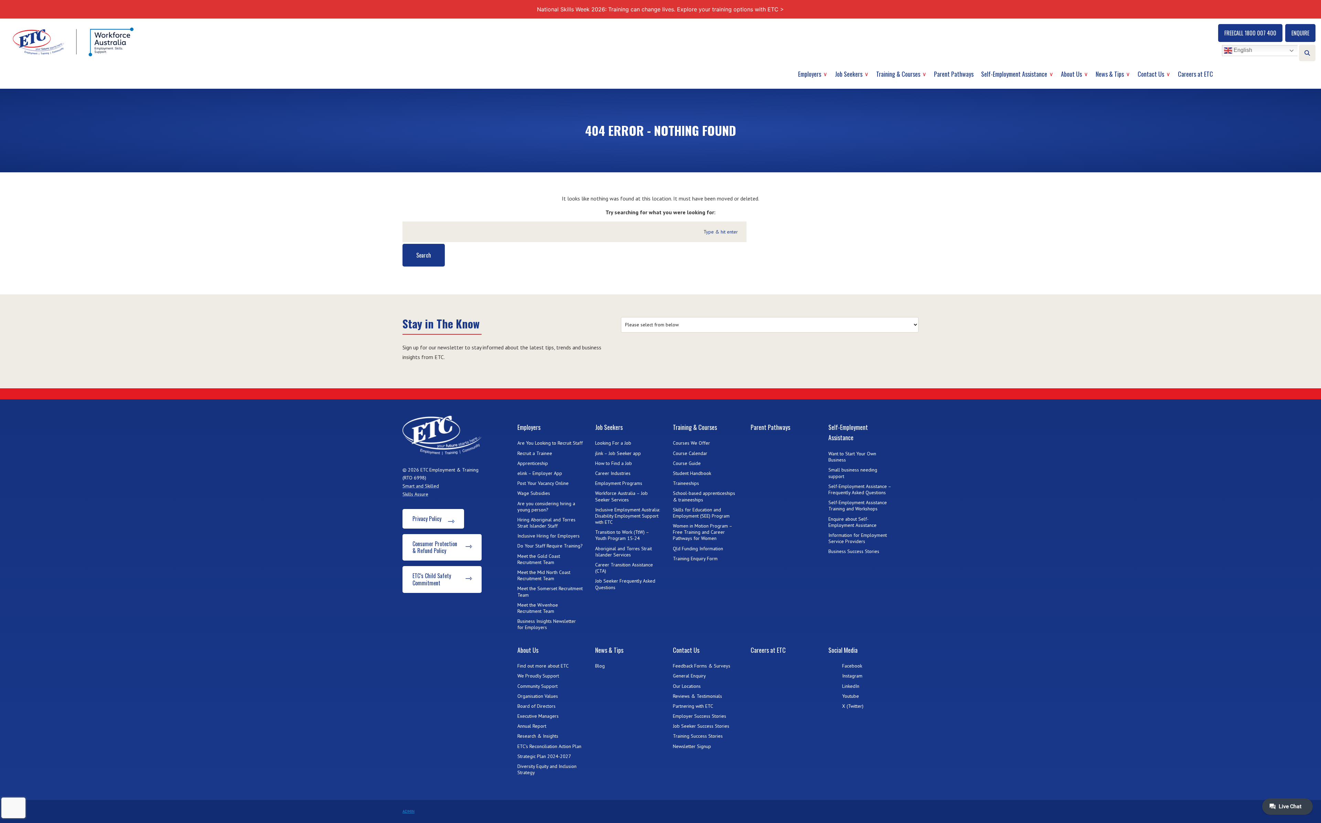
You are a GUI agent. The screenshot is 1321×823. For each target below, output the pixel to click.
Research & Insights (537, 736)
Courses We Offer (691, 443)
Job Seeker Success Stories (701, 726)
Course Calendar (690, 453)
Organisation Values (537, 696)
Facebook (852, 666)
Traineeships (686, 483)
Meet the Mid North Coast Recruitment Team (543, 575)
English (1242, 50)
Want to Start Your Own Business (852, 457)
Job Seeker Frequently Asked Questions (625, 584)
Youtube (850, 696)
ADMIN (408, 811)
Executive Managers (538, 716)
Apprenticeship (532, 463)
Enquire (1300, 33)
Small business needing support (852, 473)
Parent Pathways (954, 73)
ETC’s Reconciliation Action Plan (549, 746)
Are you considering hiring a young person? (546, 506)
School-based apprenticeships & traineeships (704, 496)
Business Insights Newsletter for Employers (546, 624)
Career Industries (613, 473)
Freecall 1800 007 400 (1250, 33)
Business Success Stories (853, 551)
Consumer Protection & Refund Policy (434, 547)
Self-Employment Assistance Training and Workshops (857, 505)
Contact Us (1151, 73)
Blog (600, 666)
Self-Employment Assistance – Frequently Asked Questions (859, 489)
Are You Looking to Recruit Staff (550, 443)
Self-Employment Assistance (1014, 73)
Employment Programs (618, 483)
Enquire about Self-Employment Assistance (852, 522)
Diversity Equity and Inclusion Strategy (547, 769)
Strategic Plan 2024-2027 (544, 756)
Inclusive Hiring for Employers (548, 536)
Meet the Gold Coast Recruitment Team (538, 559)
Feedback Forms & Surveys (701, 666)
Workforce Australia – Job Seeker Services (621, 496)
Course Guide (687, 463)
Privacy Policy (426, 519)
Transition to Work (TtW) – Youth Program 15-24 (622, 535)
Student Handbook (692, 473)
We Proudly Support (538, 676)
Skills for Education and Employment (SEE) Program (701, 513)
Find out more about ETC (543, 666)
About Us (1071, 73)
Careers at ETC (1195, 73)
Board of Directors (536, 706)
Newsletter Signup (692, 746)
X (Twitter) (852, 706)
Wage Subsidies (533, 493)
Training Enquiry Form (695, 558)
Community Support (537, 686)
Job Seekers (848, 73)
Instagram (852, 676)
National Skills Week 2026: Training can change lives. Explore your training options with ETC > (660, 9)
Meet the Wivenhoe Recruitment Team (537, 608)
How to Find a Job (613, 463)
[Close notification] (1310, 9)
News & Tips (1110, 73)
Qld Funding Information (698, 548)
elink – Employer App (539, 473)
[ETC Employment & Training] (74, 41)
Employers (809, 73)
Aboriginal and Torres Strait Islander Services (623, 551)
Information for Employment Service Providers (857, 538)
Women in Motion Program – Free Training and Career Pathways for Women (702, 532)
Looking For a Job (613, 443)
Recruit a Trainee (534, 453)
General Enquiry (689, 676)
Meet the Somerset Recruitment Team (550, 591)
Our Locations (687, 686)
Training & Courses (898, 73)
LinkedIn (850, 686)
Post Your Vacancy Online (543, 483)
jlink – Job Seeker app (618, 453)
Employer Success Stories (699, 716)
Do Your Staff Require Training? (550, 546)
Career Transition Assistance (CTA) (624, 568)
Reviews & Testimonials (697, 696)
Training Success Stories (698, 736)
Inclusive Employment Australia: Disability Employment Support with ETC (627, 516)
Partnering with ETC (693, 706)
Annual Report (531, 726)
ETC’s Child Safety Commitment (431, 579)
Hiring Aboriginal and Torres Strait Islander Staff (546, 523)
